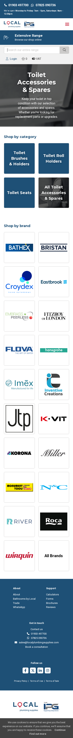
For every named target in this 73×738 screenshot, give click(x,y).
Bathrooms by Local (24, 598)
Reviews (50, 607)
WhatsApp (19, 607)
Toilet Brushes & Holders (19, 158)
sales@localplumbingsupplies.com (38, 642)
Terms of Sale (52, 681)
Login (12, 59)
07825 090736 (38, 638)
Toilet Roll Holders (53, 158)
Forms (49, 598)
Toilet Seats (19, 192)
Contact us (37, 629)
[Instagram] (48, 670)
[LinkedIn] (40, 670)
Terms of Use (36, 681)
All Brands (53, 555)
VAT (38, 59)
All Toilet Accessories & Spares (53, 193)
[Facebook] (25, 670)
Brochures (52, 603)
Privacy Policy (20, 681)
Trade (16, 603)
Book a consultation (36, 646)
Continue (60, 729)
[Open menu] (67, 24)
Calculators (52, 594)
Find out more (37, 733)
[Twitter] (33, 670)
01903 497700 (18, 5)
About (16, 594)
